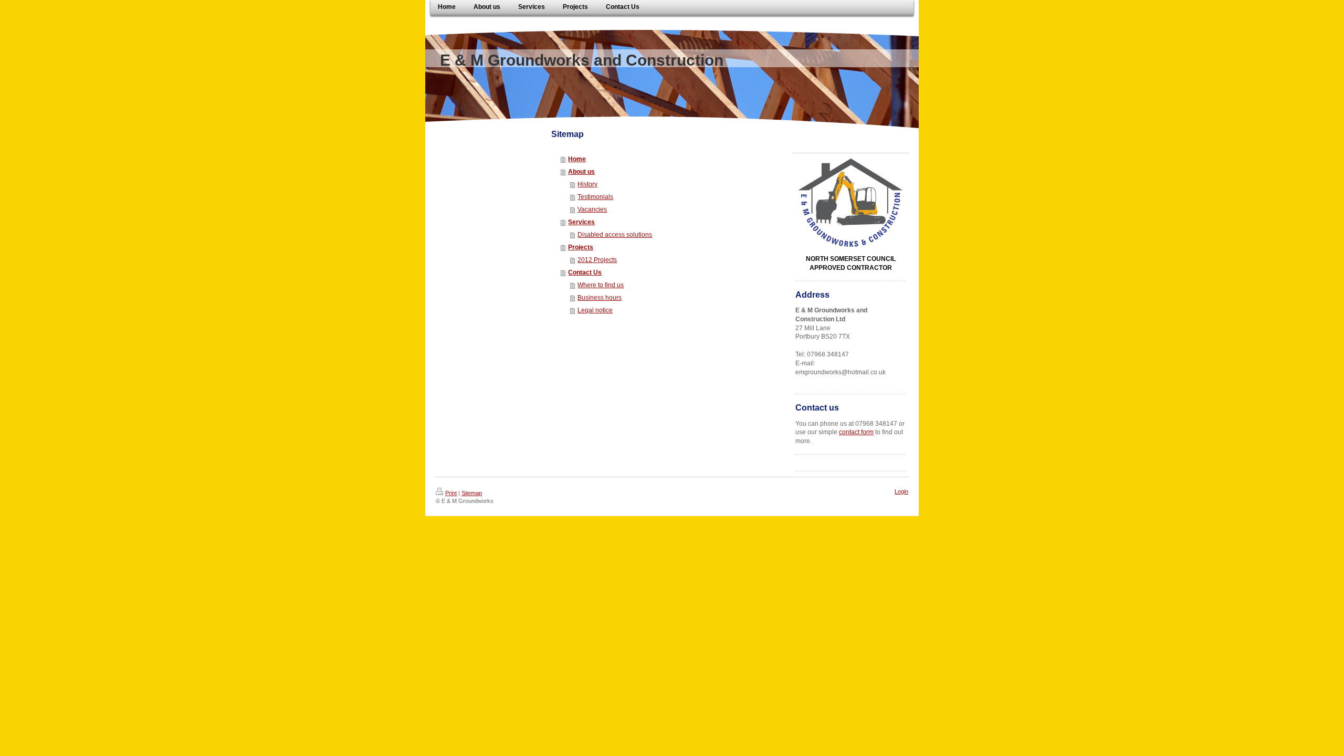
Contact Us (585, 272)
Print (451, 493)
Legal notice (595, 310)
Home (577, 159)
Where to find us (601, 285)
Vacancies (592, 209)
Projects (580, 247)
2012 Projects (597, 260)
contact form (856, 432)
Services (581, 222)
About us (581, 171)
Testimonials (595, 197)
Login (901, 491)
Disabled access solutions (615, 234)
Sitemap (471, 493)
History (587, 184)
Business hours (600, 297)
